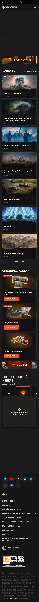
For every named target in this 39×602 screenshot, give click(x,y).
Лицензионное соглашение (13, 518)
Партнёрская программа (12, 509)
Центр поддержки (9, 501)
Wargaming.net (13, 598)
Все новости (29, 71)
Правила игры (8, 530)
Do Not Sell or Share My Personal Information (15, 539)
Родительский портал (11, 526)
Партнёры (6, 505)
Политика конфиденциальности (15, 522)
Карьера (5, 534)
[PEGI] (13, 561)
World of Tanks (10, 7)
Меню (35, 7)
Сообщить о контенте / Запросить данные (19, 514)
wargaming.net (11, 548)
